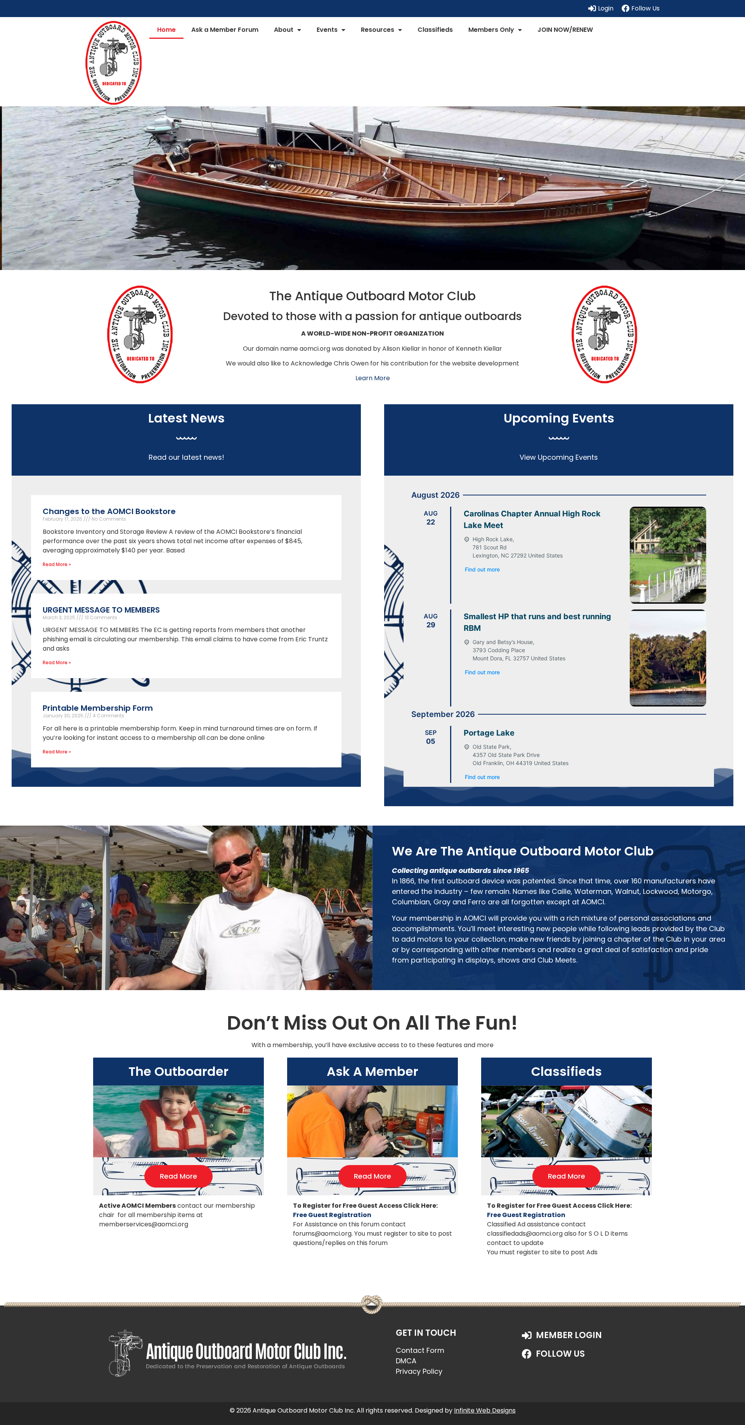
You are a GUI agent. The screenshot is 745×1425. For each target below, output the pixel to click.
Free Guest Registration (332, 1214)
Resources (377, 29)
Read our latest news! (186, 457)
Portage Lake (489, 733)
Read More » (57, 564)
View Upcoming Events (559, 457)
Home (166, 29)
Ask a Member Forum (224, 29)
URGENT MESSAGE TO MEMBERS (101, 609)
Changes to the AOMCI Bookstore (109, 511)
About (283, 29)
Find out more (482, 569)
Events (327, 29)
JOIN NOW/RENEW (565, 29)
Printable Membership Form (98, 708)
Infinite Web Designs (485, 1410)
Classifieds (435, 29)
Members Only (491, 29)
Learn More (372, 378)
